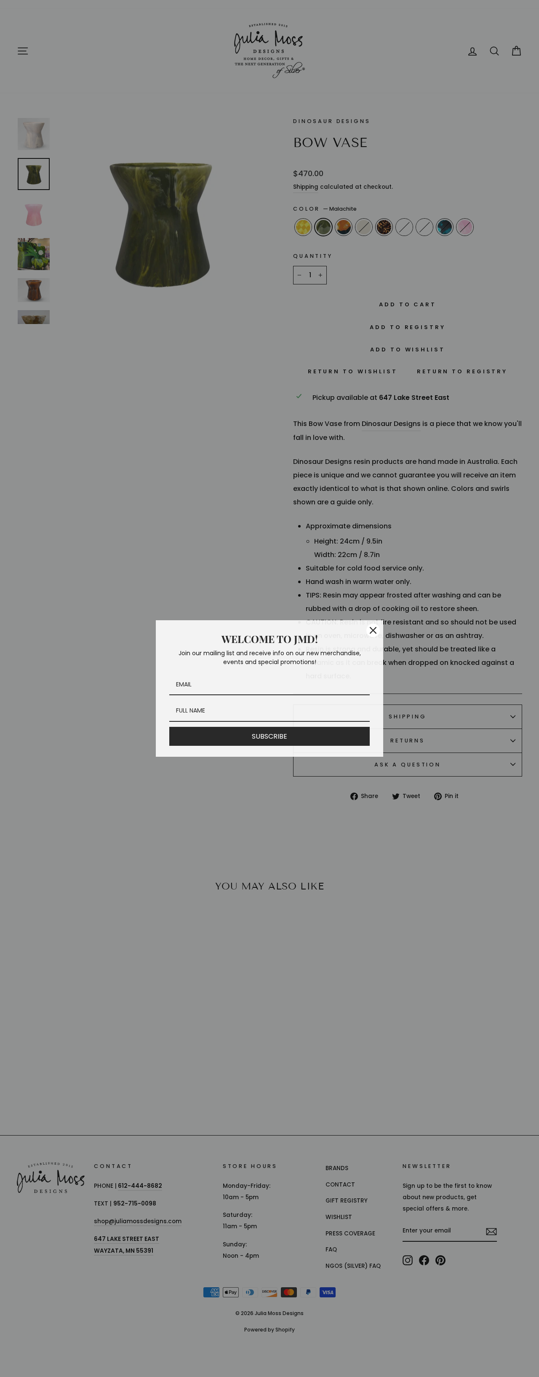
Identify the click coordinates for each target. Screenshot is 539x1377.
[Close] (373, 630)
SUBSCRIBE (269, 736)
